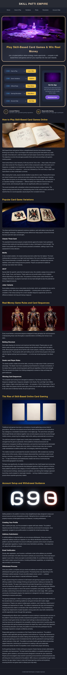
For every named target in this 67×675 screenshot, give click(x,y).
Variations (28, 10)
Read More (31, 93)
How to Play (17, 10)
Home (8, 10)
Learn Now (31, 71)
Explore (31, 78)
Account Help (56, 10)
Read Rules (30, 86)
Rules (36, 10)
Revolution (45, 10)
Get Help (31, 101)
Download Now (52, 97)
